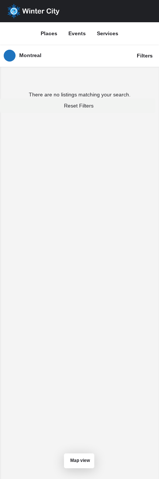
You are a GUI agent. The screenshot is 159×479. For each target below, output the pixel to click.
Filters (145, 56)
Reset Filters (79, 106)
